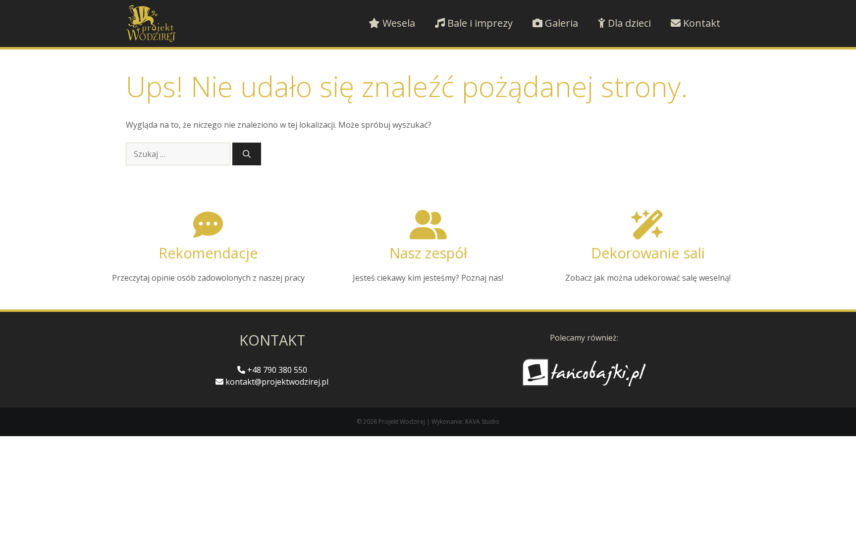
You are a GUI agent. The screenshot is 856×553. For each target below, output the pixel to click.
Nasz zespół (428, 252)
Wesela (397, 23)
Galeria (560, 23)
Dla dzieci (628, 23)
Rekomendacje (208, 252)
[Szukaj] (246, 154)
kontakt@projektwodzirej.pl (275, 381)
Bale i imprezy (479, 23)
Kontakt (700, 23)
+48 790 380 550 (276, 369)
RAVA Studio (482, 421)
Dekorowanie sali (648, 252)
